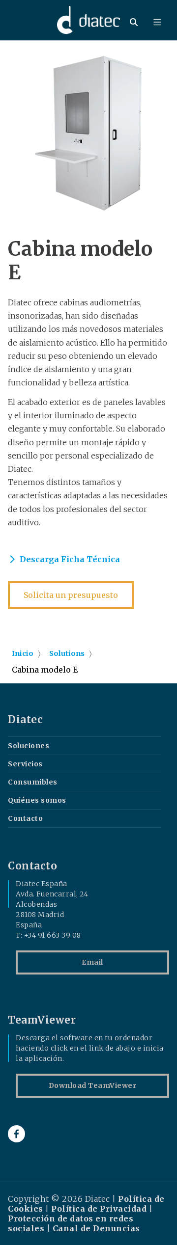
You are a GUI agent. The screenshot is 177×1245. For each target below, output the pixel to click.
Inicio (22, 653)
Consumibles (33, 782)
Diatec (25, 719)
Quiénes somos (37, 800)
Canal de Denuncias (96, 1228)
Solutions (67, 653)
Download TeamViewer (93, 1085)
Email (92, 962)
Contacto (25, 818)
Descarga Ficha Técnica (70, 559)
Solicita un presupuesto (71, 595)
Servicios (25, 763)
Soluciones (28, 745)
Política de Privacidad (99, 1209)
